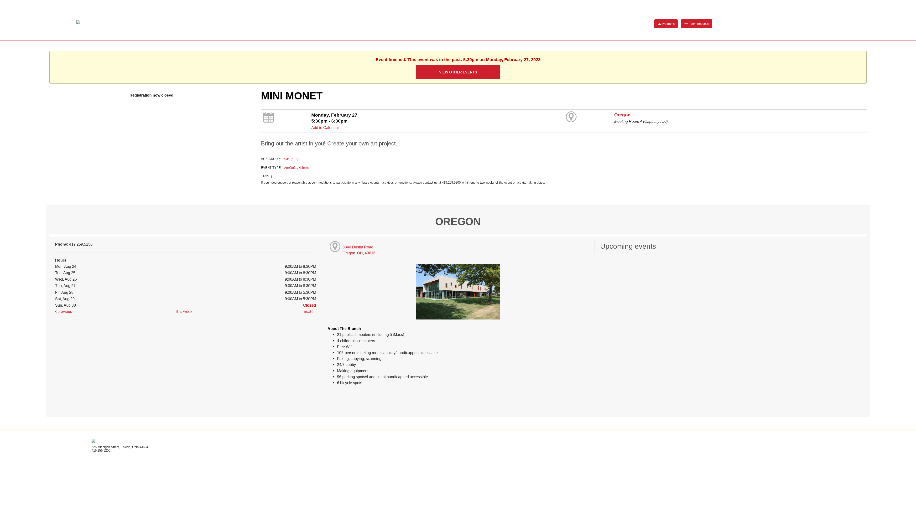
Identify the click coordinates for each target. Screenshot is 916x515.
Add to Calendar (325, 127)
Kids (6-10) (290, 159)
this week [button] (184, 311)
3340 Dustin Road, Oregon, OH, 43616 (359, 250)
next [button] (308, 311)
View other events (458, 72)
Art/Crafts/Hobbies (297, 168)
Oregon (622, 114)
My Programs (666, 24)
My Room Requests (696, 24)
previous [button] (64, 311)
